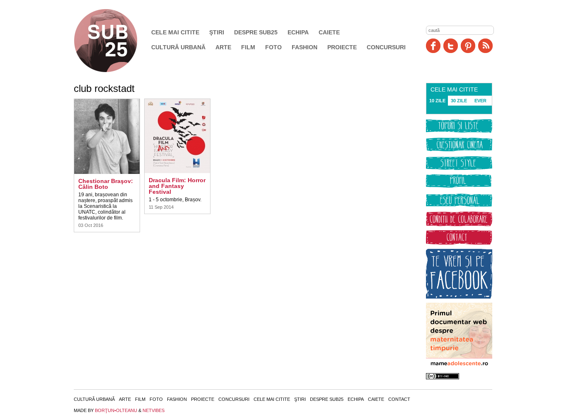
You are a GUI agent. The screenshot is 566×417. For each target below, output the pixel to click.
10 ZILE (437, 100)
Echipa (298, 32)
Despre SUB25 (256, 32)
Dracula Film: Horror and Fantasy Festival (177, 186)
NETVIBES (153, 410)
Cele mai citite (175, 32)
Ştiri (216, 32)
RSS (485, 46)
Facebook (433, 46)
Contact (399, 399)
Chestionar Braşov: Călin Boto (105, 184)
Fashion (304, 47)
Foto (273, 47)
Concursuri (386, 47)
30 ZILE (459, 100)
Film (248, 47)
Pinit (468, 46)
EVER (480, 100)
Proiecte (342, 47)
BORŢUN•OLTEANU (116, 410)
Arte (223, 47)
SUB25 (115, 40)
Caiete (329, 32)
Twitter (450, 46)
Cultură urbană (178, 47)
